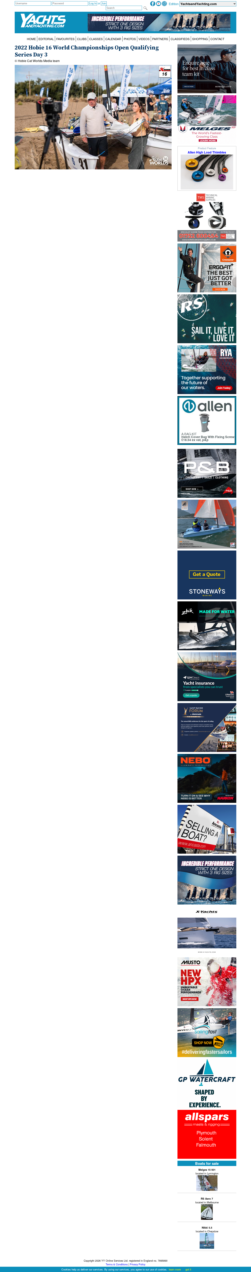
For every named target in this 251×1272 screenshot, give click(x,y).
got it (188, 1269)
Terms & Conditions (117, 1264)
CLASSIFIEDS (180, 39)
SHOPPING (200, 39)
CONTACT (217, 39)
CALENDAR (113, 39)
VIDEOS (144, 39)
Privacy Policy (137, 1264)
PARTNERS (160, 39)
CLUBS (82, 39)
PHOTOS (130, 39)
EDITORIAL (46, 39)
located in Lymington (207, 1171)
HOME (31, 39)
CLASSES (96, 39)
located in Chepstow (207, 1229)
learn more (175, 1269)
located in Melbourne (207, 1200)
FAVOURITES (65, 39)
